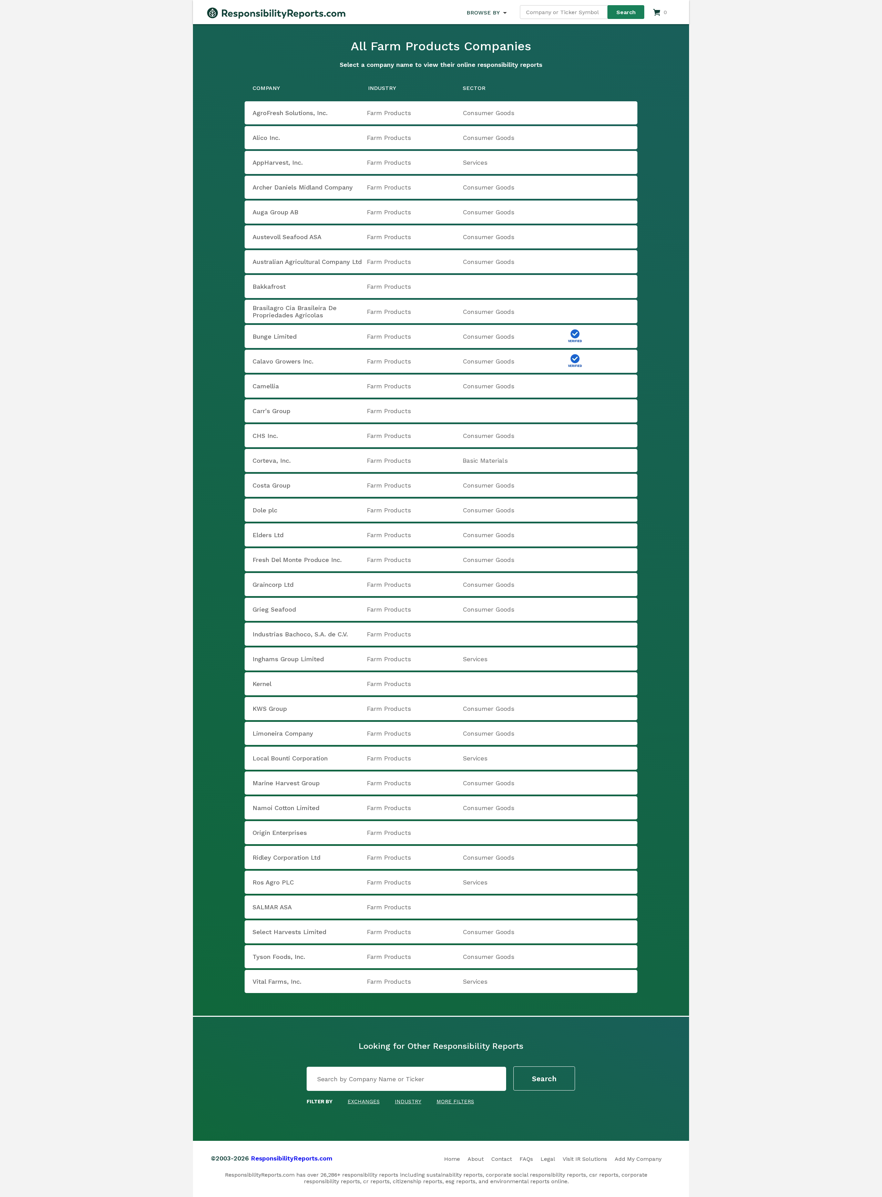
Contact (501, 1159)
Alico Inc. (266, 137)
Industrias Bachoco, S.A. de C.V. (300, 634)
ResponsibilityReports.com (291, 1158)
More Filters (455, 1101)
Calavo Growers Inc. (283, 361)
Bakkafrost (269, 286)
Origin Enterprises (280, 832)
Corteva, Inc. (272, 460)
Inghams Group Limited (288, 659)
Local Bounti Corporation (290, 758)
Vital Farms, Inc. (277, 981)
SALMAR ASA (272, 907)
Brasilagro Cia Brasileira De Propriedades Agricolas (295, 311)
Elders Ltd (268, 535)
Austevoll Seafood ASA (287, 237)
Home (452, 1159)
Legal (548, 1159)
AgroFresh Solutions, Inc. (290, 112)
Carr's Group (271, 411)
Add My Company (638, 1159)
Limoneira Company (283, 733)
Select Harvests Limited (289, 931)
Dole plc (265, 510)
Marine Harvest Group (286, 783)
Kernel (262, 683)
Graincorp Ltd (273, 584)
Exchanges (364, 1101)
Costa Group (271, 485)
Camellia (266, 386)
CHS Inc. (265, 435)
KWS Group (270, 708)
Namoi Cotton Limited (286, 807)
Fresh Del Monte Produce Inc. (297, 559)
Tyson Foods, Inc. (279, 956)
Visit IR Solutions (585, 1159)
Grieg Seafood (274, 609)
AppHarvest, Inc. (278, 162)
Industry (408, 1101)
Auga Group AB (275, 212)
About (476, 1159)
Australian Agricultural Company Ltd (307, 261)
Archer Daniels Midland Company (303, 187)
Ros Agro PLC (273, 882)
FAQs (526, 1159)
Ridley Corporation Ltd (286, 857)
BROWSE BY (483, 12)
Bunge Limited (275, 336)
